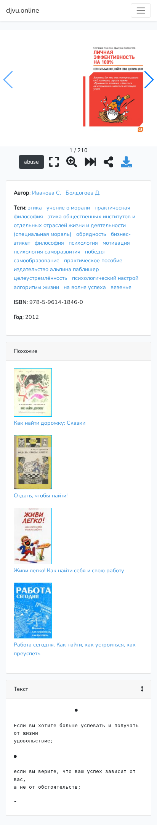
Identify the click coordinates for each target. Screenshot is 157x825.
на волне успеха (86, 287)
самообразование (38, 260)
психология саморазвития (48, 251)
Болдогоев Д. (83, 193)
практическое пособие (94, 260)
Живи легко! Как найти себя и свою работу (69, 570)
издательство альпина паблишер (58, 269)
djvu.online (22, 10)
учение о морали (69, 207)
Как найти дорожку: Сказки (49, 423)
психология (85, 243)
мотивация (118, 243)
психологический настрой (106, 278)
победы (96, 251)
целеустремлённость (42, 278)
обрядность (92, 234)
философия (51, 243)
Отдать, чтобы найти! (40, 495)
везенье (123, 287)
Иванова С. (46, 193)
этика (36, 207)
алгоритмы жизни (38, 287)
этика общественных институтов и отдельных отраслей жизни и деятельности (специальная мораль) (74, 225)
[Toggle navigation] (141, 10)
